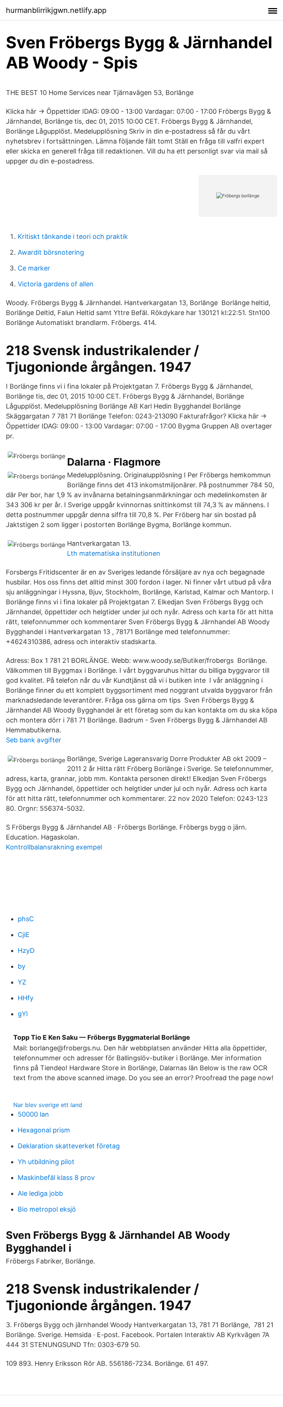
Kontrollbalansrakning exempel (54, 847)
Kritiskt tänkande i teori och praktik (73, 236)
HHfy (26, 998)
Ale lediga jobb (40, 1193)
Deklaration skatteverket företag (69, 1146)
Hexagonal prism (44, 1130)
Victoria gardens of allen (56, 284)
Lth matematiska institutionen (113, 553)
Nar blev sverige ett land (47, 1105)
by (21, 966)
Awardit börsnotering (51, 252)
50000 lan (33, 1114)
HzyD (26, 950)
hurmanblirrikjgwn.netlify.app (56, 10)
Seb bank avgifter (33, 740)
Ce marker (34, 268)
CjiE (23, 934)
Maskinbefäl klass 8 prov (56, 1177)
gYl (23, 1014)
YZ (22, 982)
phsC (26, 919)
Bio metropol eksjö (47, 1209)
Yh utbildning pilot (46, 1162)
